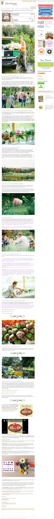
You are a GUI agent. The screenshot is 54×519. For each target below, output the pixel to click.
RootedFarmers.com (5, 453)
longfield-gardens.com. (24, 445)
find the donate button (13, 485)
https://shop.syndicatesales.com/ (6, 449)
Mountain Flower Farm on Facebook (7, 311)
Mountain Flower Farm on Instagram (7, 313)
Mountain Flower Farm (29, 112)
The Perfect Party (47, 95)
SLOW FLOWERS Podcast (6, 509)
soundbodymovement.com (6, 494)
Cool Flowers (4, 384)
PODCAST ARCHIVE (47, 26)
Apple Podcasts (7, 23)
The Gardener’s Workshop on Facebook (10, 391)
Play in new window (8, 22)
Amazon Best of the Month (49, 105)
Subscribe (30, 1)
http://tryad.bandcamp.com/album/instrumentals (9, 503)
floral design (16, 508)
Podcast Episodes (30, 508)
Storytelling (28, 509)
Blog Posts (12, 508)
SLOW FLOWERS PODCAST (49, 21)
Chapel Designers (8, 407)
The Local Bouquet (16, 116)
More (18, 23)
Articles (13, 8)
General (24, 508)
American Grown (7, 508)
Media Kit (8, 8)
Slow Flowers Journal (24, 8)
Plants (27, 508)
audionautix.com (4, 506)
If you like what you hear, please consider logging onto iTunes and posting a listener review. (17, 489)
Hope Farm (7, 408)
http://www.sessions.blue (5, 500)
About (27, 1)
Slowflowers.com (26, 77)
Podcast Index (12, 23)
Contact (34, 1)
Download (12, 22)
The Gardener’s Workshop (29, 382)
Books (17, 8)
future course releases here (14, 390)
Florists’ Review (4, 440)
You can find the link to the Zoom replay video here (9, 410)
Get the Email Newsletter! (42, 1)
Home (24, 1)
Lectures (3, 8)
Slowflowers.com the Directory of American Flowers (18, 509)
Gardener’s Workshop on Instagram (8, 393)
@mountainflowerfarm (21, 264)
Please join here (4, 436)
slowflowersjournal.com (20, 441)
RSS (15, 23)
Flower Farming (20, 508)
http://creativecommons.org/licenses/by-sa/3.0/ (9, 503)
